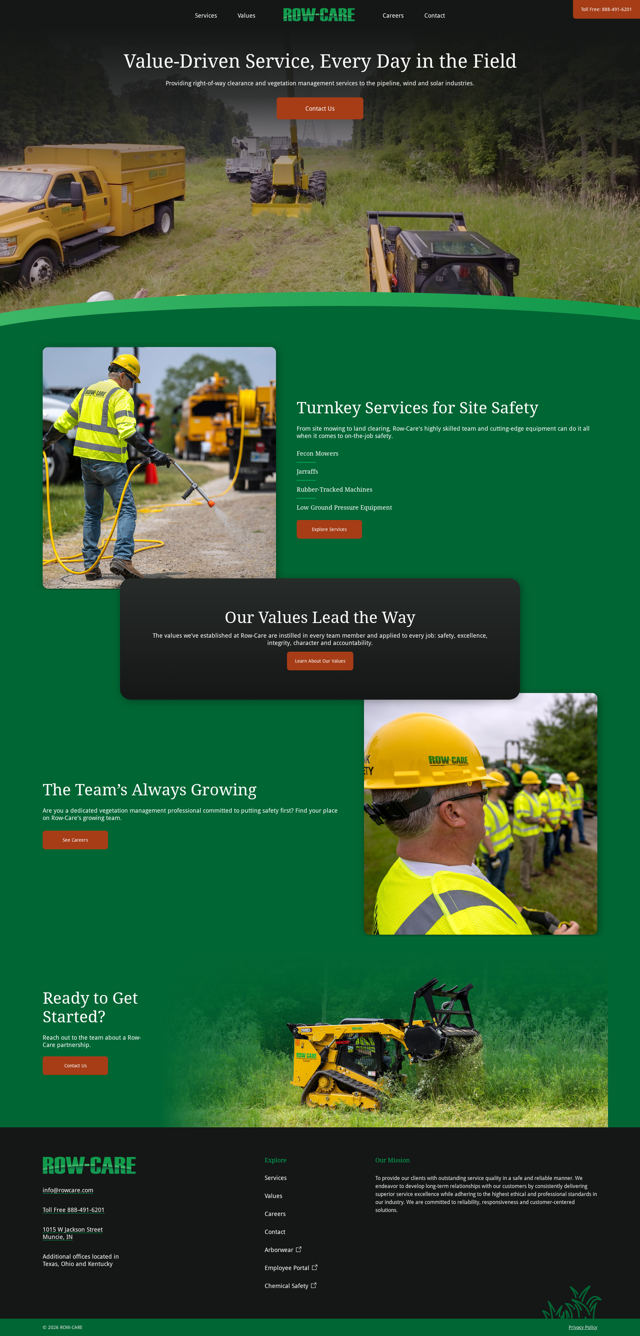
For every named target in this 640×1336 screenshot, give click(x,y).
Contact (434, 15)
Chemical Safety (286, 1285)
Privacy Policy (583, 1327)
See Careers (75, 840)
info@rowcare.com (68, 1190)
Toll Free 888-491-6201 (74, 1209)
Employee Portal (287, 1267)
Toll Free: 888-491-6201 (606, 9)
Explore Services (329, 529)
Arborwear (279, 1249)
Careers (393, 15)
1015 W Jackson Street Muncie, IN (73, 1233)
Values (246, 15)
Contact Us (320, 108)
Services (206, 15)
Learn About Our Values (320, 661)
